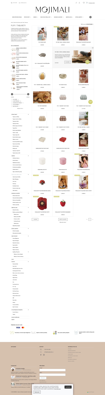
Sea (13, 282)
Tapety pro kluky (16, 123)
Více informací (57, 389)
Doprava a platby (71, 361)
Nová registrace (42, 380)
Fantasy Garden (15, 288)
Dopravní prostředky (16, 143)
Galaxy (14, 302)
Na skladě (16, 99)
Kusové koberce (15, 312)
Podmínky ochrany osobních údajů (74, 352)
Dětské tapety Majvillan (17, 130)
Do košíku (67, 62)
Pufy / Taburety (15, 179)
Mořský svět (15, 148)
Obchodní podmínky (72, 350)
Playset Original (15, 247)
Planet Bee (14, 300)
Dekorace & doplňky (16, 193)
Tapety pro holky (16, 121)
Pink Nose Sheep (16, 291)
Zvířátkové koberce (16, 158)
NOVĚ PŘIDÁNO (17, 101)
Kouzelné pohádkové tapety (17, 141)
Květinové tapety (16, 146)
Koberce (13, 155)
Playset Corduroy (16, 249)
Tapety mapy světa (16, 134)
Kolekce (13, 261)
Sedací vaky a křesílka (16, 176)
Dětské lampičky (15, 228)
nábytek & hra (14, 207)
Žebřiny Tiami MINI (17, 216)
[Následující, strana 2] (90, 219)
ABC (13, 297)
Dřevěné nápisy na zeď (17, 202)
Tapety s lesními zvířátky (17, 119)
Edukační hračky (16, 209)
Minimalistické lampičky (17, 233)
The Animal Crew (16, 284)
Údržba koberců (15, 169)
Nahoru (35, 219)
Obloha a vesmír (15, 139)
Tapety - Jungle (15, 132)
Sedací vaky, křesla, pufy (16, 174)
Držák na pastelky (16, 204)
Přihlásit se (43, 377)
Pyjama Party (15, 277)
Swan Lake (15, 266)
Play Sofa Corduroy (16, 242)
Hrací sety (14, 181)
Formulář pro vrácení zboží (73, 355)
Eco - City (14, 286)
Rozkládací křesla (16, 185)
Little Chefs (15, 279)
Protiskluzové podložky (17, 167)
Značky (13, 319)
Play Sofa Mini (15, 245)
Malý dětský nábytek (16, 225)
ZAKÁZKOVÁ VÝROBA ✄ (18, 102)
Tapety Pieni (15, 128)
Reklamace (70, 357)
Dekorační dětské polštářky (17, 197)
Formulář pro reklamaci (72, 359)
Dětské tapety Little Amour (17, 125)
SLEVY (13, 259)
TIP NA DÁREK (16, 104)
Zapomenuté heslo (42, 382)
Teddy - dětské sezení (16, 295)
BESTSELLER (16, 106)
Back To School (15, 306)
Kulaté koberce (15, 160)
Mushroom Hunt (16, 293)
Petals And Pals (15, 263)
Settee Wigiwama (16, 238)
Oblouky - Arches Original (18, 254)
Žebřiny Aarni (16, 223)
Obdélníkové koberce (16, 162)
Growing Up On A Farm (17, 270)
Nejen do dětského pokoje (17, 171)
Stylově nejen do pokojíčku (17, 309)
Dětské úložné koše (16, 195)
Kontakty (69, 348)
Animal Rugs (15, 275)
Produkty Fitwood (17, 221)
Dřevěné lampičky (16, 230)
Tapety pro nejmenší (16, 150)
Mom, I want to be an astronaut (18, 273)
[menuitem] (17, 17)
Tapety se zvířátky (16, 116)
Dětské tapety (14, 114)
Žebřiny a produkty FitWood (17, 212)
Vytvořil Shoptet (91, 391)
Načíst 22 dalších (63, 219)
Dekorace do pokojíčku (17, 200)
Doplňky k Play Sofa (16, 251)
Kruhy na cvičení (17, 218)
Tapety (14, 314)
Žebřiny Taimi (16, 214)
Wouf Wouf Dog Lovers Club (17, 268)
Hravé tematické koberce (17, 164)
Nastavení (37, 392)
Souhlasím (68, 387)
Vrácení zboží (70, 354)
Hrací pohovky (14, 236)
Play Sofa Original (16, 240)
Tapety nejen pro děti (16, 152)
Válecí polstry (15, 190)
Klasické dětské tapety (17, 137)
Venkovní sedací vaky (16, 188)
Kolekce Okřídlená (15, 317)
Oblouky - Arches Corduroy (18, 256)
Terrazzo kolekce (16, 304)
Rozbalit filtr (19, 108)
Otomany (14, 183)
